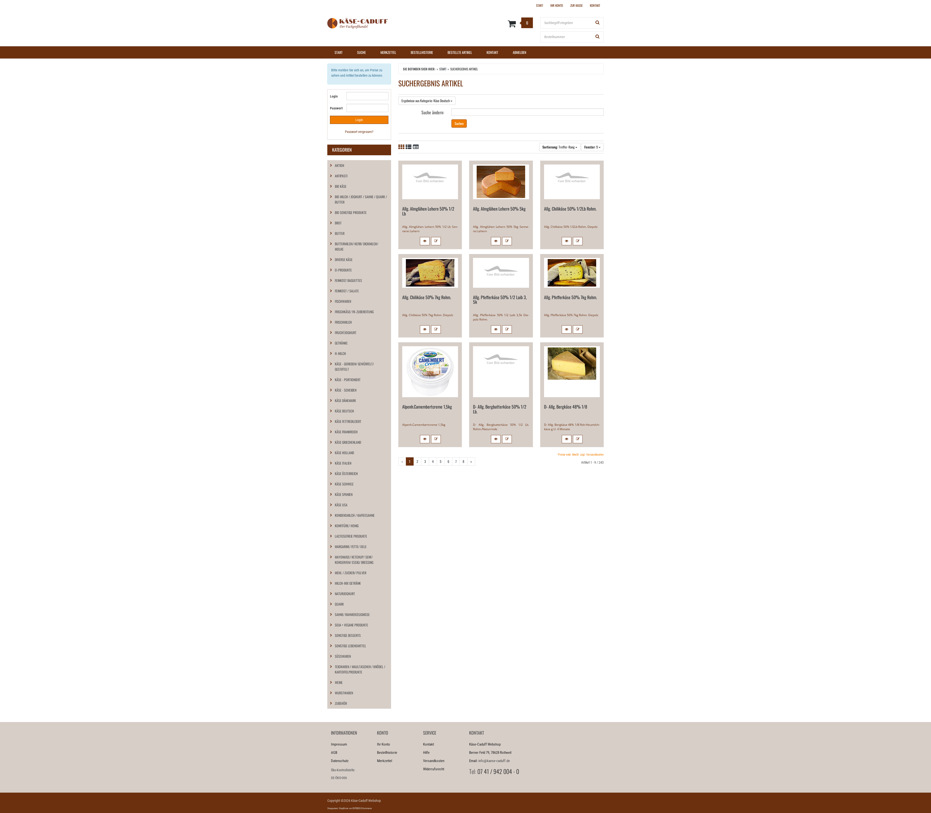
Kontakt (492, 52)
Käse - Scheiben (345, 390)
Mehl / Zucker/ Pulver (350, 572)
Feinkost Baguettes (348, 280)
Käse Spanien (344, 494)
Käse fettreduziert (348, 421)
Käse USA (341, 504)
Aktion (339, 165)
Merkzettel (388, 52)
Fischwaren (343, 301)
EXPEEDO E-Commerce (362, 808)
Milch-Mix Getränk (348, 583)
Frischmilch (343, 322)
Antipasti (341, 175)
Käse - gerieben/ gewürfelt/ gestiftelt (354, 366)
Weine (339, 682)
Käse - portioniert (348, 379)
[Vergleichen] (436, 241)
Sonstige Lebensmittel (350, 645)
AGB (334, 752)
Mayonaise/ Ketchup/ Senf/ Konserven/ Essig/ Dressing (354, 559)
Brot (338, 222)
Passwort (336, 108)
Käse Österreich (346, 473)
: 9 (591, 146)
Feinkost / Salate (347, 290)
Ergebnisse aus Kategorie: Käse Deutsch (425, 100)
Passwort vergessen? (359, 132)
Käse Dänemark (345, 400)
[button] (425, 241)
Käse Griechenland (348, 442)
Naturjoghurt (345, 593)
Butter (340, 233)
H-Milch (340, 353)
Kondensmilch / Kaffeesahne (355, 515)
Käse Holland (344, 452)
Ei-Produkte (343, 269)
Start (339, 52)
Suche (361, 52)
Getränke (341, 342)
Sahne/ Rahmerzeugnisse (352, 614)
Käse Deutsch (344, 410)
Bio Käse (340, 186)
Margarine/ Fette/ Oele (351, 546)
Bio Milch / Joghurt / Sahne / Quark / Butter (361, 199)
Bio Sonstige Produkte (351, 212)
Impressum (339, 744)
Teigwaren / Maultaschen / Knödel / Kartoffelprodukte (360, 669)
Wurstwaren (344, 692)
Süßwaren (343, 656)
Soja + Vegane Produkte (351, 624)
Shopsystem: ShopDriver (337, 808)
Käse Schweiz (344, 483)
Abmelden (519, 52)
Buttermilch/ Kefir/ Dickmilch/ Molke (356, 246)
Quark (339, 604)
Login (334, 96)
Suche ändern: (432, 112)
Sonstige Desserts (348, 635)
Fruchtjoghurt (345, 332)
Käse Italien (343, 463)
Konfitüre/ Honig (347, 525)
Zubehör (341, 703)
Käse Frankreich (346, 431)
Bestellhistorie (422, 52)
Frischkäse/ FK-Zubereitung (354, 311)
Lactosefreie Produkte (351, 536)
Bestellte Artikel (460, 52)
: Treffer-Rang (558, 146)
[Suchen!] (598, 22)
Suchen (459, 123)
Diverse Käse (344, 259)
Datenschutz (340, 761)
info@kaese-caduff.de (494, 761)
